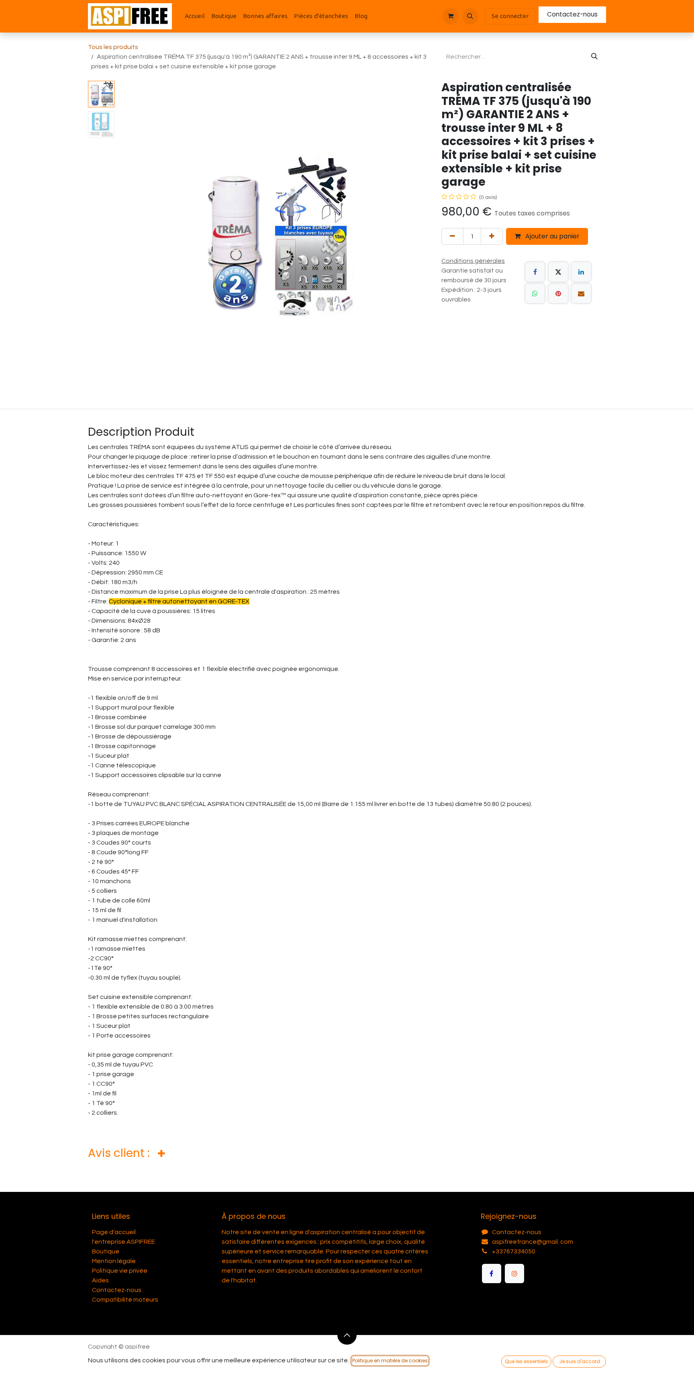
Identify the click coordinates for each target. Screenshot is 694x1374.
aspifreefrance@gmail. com (532, 1242)
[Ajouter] (492, 236)
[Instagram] (514, 1273)
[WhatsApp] (535, 293)
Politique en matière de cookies (390, 1360)
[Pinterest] (558, 293)
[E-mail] (581, 293)
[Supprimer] (452, 236)
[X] (558, 271)
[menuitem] (195, 16)
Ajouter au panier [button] (552, 236)
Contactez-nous (572, 14)
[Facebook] (535, 271)
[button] (470, 16)
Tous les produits (113, 47)
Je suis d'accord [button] (579, 1361)
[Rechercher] (594, 56)
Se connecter (510, 15)
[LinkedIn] (581, 271)
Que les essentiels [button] (526, 1361)
